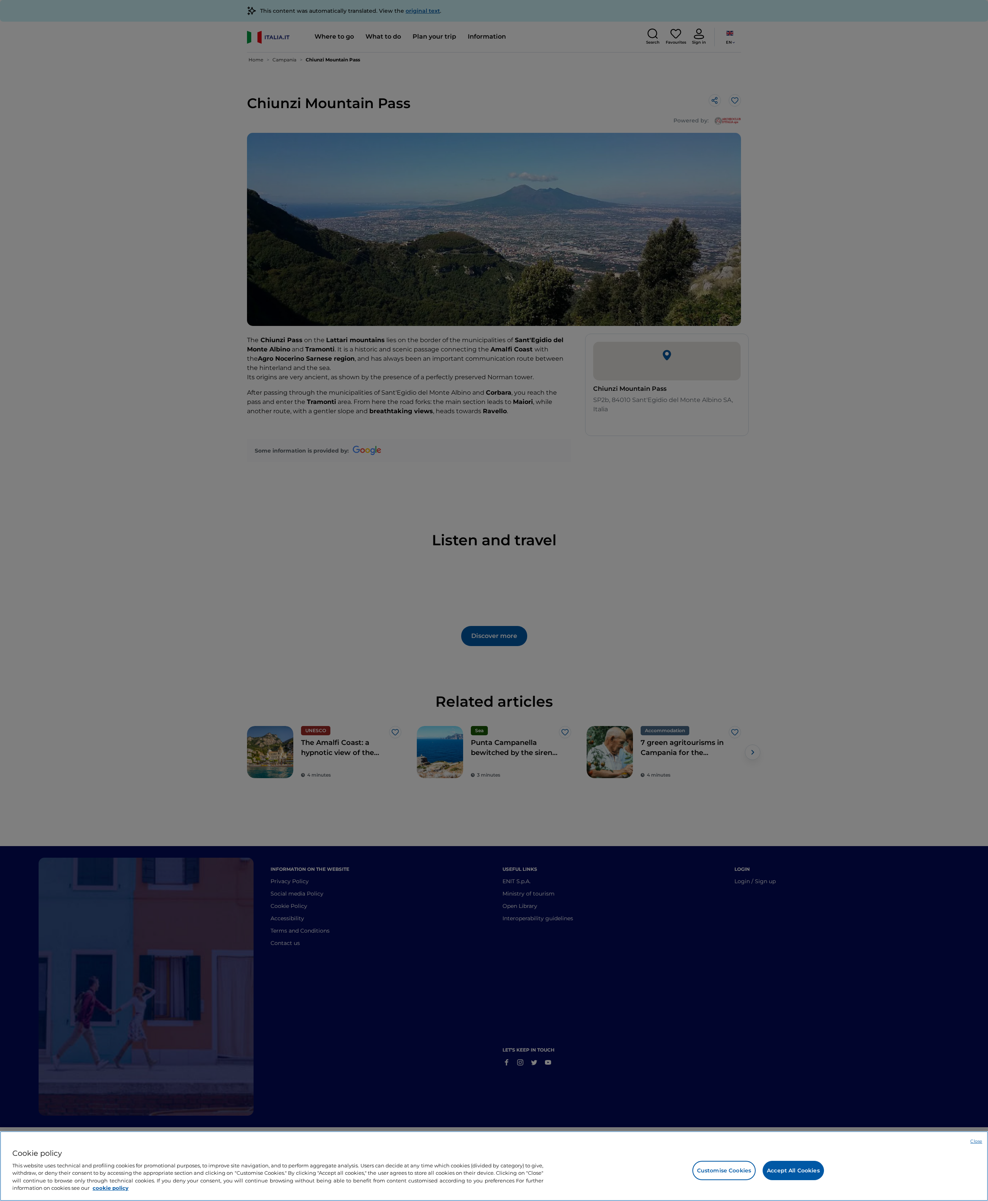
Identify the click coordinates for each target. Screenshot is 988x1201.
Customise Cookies (724, 1170)
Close (976, 1141)
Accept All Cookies (793, 1170)
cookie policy (111, 1188)
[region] (494, 1166)
